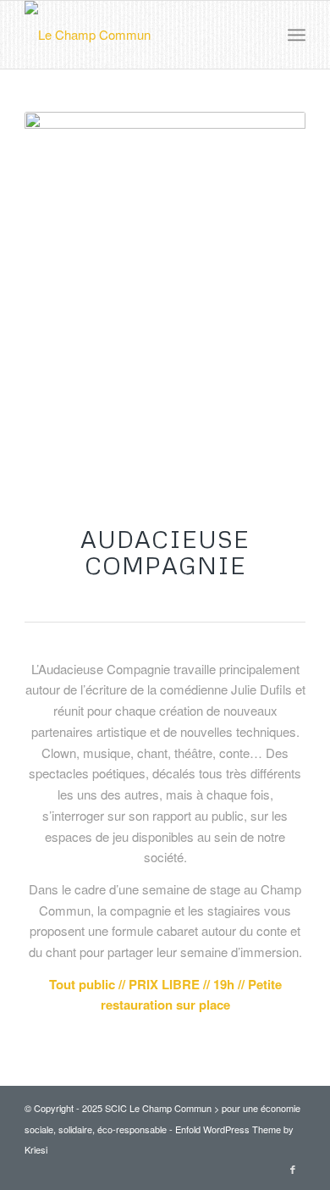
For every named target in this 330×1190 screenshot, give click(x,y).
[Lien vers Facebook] (292, 1169)
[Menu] (296, 34)
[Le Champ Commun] (137, 35)
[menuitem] (296, 34)
